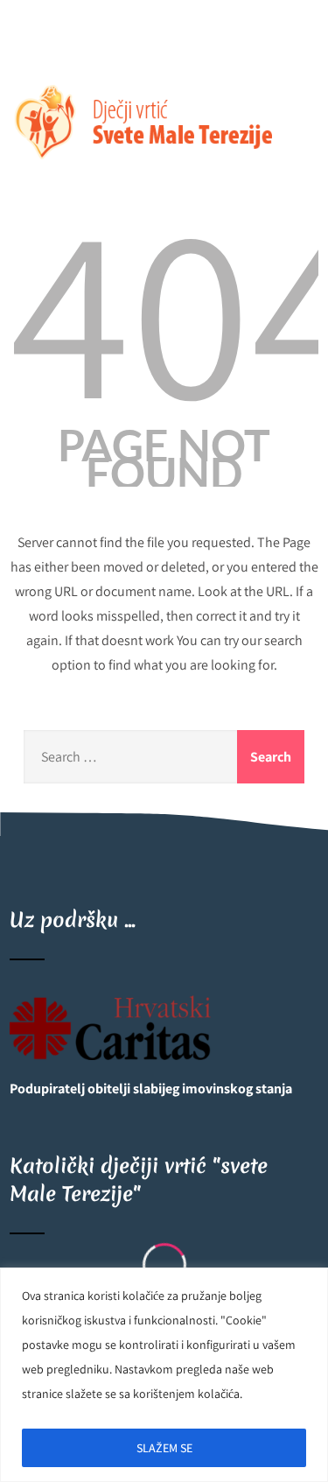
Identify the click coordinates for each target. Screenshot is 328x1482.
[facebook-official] (25, 45)
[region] (164, 1375)
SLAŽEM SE (164, 1448)
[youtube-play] (60, 45)
